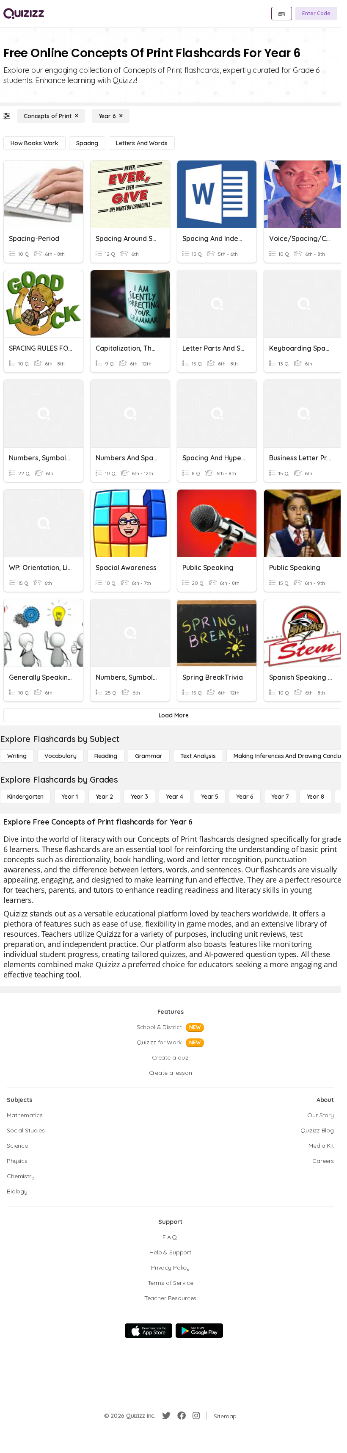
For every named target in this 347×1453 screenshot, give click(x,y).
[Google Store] (199, 1330)
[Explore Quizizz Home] (23, 13)
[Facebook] (181, 1416)
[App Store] (148, 1330)
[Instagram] (196, 1416)
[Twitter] (166, 1416)
